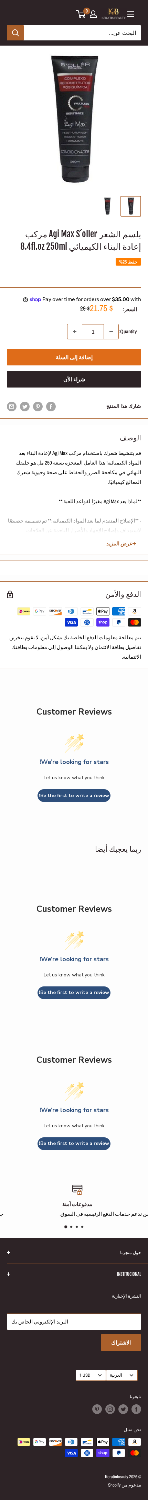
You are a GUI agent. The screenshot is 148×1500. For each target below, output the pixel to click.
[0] (81, 14)
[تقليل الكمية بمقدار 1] (111, 331)
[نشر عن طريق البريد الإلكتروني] (12, 406)
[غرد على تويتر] (25, 406)
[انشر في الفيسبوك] (51, 406)
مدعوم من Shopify (124, 1485)
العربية (116, 1375)
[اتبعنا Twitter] (123, 1409)
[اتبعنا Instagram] (110, 1409)
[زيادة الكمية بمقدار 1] (74, 331)
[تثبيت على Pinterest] (38, 406)
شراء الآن (74, 379)
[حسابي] (93, 14)
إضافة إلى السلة (74, 357)
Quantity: (128, 331)
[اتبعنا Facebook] (136, 1409)
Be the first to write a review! (74, 795)
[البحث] (15, 32)
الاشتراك (121, 1342)
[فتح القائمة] (130, 14)
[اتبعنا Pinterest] (97, 1409)
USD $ (85, 1375)
